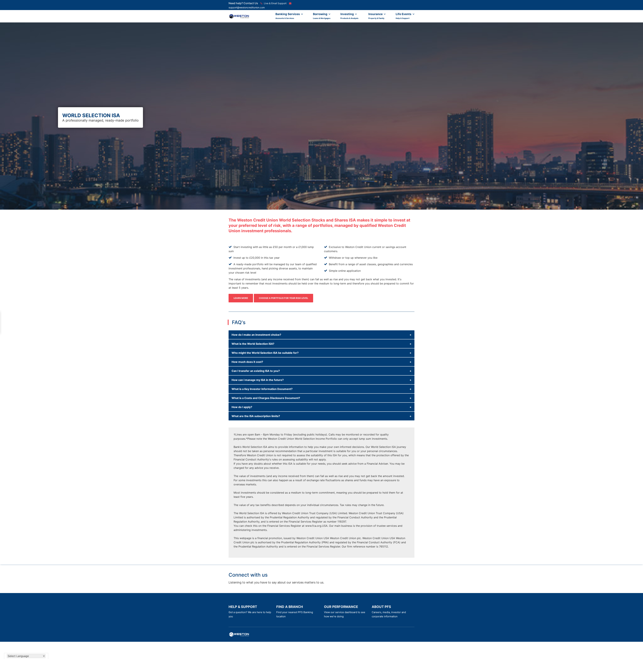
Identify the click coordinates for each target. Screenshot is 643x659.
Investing (349, 15)
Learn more (241, 298)
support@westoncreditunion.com (247, 7)
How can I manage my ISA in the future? (258, 380)
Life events (404, 15)
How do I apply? (242, 407)
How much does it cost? (247, 361)
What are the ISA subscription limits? (256, 416)
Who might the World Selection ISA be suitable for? (265, 352)
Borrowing (321, 15)
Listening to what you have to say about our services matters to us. (276, 582)
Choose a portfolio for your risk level (283, 298)
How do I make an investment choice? (256, 334)
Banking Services (288, 15)
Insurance (376, 15)
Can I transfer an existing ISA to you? (256, 371)
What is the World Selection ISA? (253, 343)
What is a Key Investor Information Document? (262, 389)
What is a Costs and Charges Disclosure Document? (266, 398)
